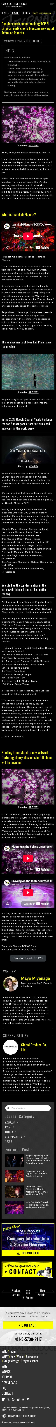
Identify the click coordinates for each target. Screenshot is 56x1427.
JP (3, 1399)
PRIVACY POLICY (14, 1416)
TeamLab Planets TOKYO (28, 958)
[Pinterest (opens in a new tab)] (23, 1399)
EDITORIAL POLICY (28, 1416)
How (12, 1356)
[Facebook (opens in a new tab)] (13, 1399)
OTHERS (9, 1132)
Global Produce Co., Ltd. (34, 1047)
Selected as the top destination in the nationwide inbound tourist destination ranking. (26, 82)
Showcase (32, 1356)
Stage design (11, 1361)
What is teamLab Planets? (17, 57)
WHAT (5, 1356)
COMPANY (10, 1122)
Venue (20, 1356)
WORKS (6, 1371)
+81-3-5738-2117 (28, 1339)
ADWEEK (33, 466)
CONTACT (7, 1393)
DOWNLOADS (9, 1382)
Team (12, 1351)
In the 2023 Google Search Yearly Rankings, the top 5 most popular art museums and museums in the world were (28, 71)
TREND (8, 1141)
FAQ (4, 1388)
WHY (4, 1366)
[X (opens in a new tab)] (8, 1399)
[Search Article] (9, 1108)
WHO (4, 1351)
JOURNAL (7, 1377)
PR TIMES (34, 145)
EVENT (8, 1127)
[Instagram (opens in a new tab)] (18, 1399)
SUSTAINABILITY (13, 1136)
